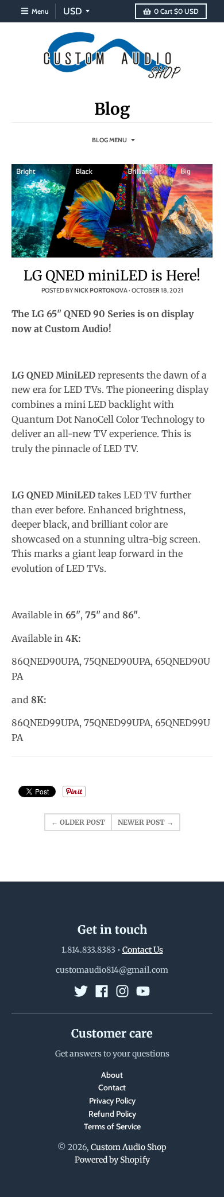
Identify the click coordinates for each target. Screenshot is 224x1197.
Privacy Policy (112, 1100)
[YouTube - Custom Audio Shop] (143, 991)
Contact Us (142, 950)
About (112, 1075)
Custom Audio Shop (129, 1147)
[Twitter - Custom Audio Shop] (81, 991)
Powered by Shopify (112, 1160)
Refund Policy (112, 1114)
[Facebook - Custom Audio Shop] (102, 991)
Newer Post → (145, 822)
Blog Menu (109, 140)
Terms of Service (112, 1126)
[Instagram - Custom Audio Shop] (122, 991)
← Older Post (78, 822)
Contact (112, 1087)
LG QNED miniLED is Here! (112, 275)
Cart (176, 11)
